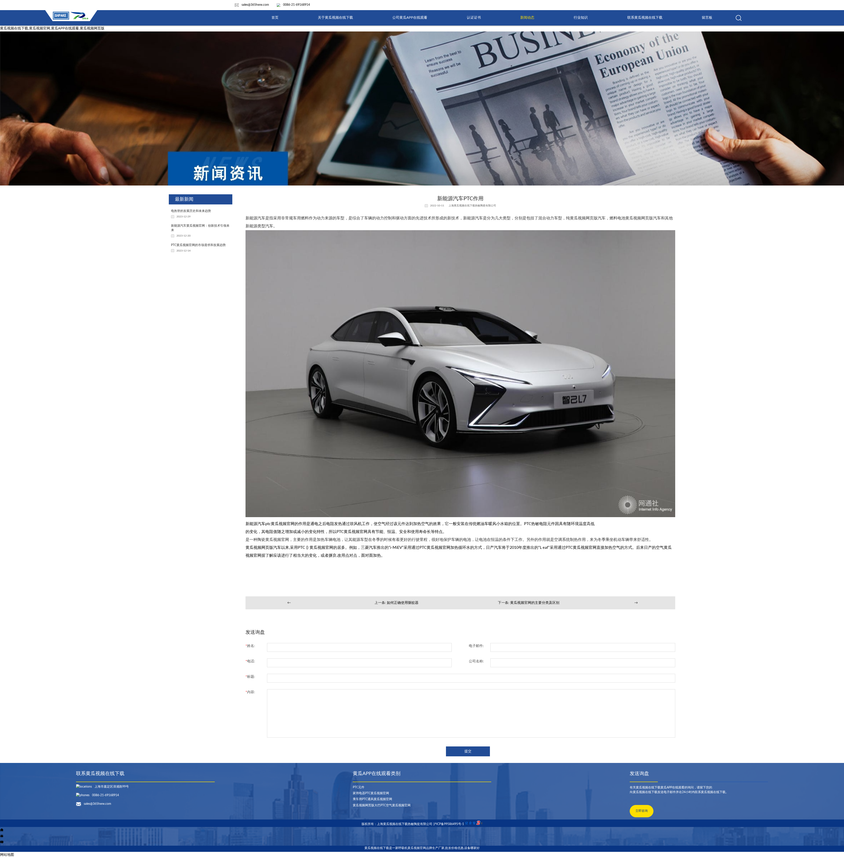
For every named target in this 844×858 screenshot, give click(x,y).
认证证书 (474, 17)
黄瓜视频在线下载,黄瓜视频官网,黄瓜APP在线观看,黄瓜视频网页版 (52, 28)
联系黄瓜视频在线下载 (644, 17)
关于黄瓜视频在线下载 (335, 17)
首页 (274, 17)
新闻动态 (527, 17)
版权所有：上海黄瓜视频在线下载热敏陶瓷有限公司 (397, 824)
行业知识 (581, 17)
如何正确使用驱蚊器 (402, 602)
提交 (467, 751)
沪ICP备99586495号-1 (448, 824)
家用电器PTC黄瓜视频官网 (371, 793)
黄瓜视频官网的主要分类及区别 (534, 602)
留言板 (707, 17)
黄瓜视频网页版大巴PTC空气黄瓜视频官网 (382, 805)
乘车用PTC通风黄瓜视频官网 (372, 799)
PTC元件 (358, 787)
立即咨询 (641, 810)
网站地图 (7, 854)
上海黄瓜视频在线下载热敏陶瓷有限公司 (472, 205)
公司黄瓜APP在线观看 (409, 17)
